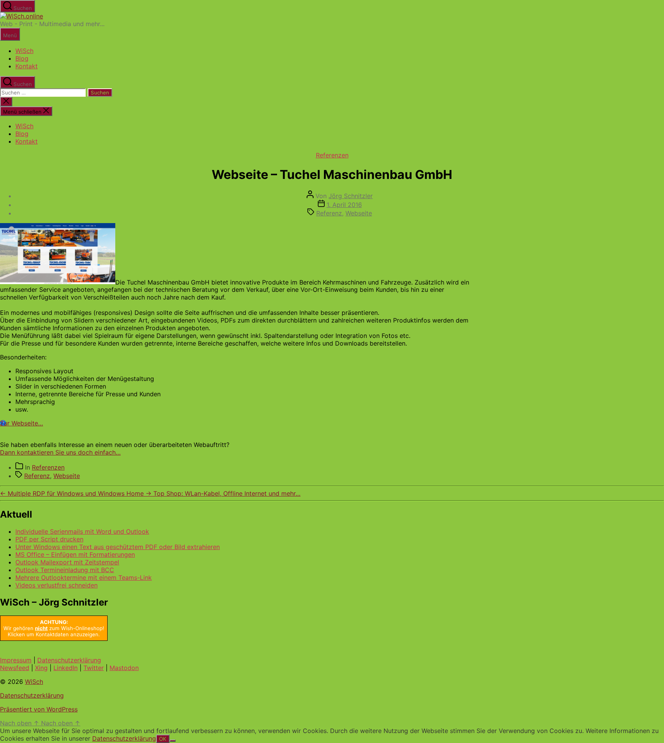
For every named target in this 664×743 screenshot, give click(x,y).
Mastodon (124, 668)
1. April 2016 (344, 205)
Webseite (358, 213)
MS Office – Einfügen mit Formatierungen (75, 554)
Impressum (16, 660)
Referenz (329, 213)
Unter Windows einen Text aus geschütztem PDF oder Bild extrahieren (117, 547)
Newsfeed (14, 668)
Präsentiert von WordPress (39, 709)
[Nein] (172, 741)
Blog (21, 58)
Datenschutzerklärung (69, 660)
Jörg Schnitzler (351, 196)
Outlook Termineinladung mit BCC (64, 570)
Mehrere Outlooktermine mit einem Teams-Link (83, 577)
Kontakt (26, 66)
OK (162, 739)
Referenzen (332, 155)
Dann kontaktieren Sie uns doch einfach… (60, 452)
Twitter (93, 668)
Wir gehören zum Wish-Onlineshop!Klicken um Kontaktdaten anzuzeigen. (53, 628)
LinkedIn (65, 668)
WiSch (24, 51)
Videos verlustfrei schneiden (56, 585)
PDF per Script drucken (49, 539)
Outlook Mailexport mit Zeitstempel (67, 562)
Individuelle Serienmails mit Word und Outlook (82, 531)
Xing (41, 668)
